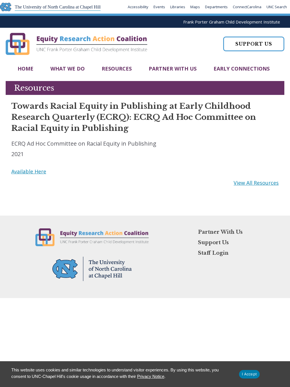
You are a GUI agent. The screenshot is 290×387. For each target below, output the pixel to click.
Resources (117, 68)
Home (25, 68)
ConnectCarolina (247, 6)
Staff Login (213, 253)
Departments (216, 6)
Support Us (213, 242)
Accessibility (138, 6)
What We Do (67, 68)
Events (159, 6)
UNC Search (276, 6)
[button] (253, 44)
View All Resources (256, 182)
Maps (195, 6)
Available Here (28, 171)
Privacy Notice (150, 376)
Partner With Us (173, 68)
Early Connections (242, 68)
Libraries (177, 6)
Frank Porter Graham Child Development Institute (231, 22)
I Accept (249, 374)
